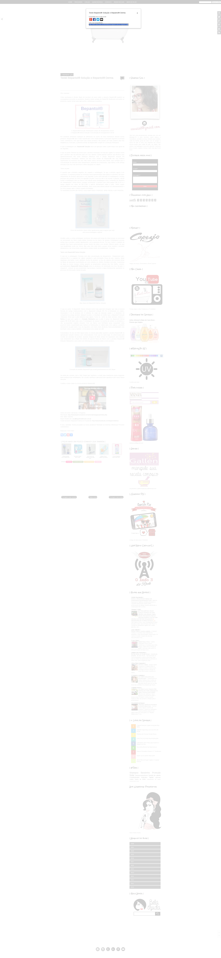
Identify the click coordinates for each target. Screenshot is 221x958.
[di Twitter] (97, 21)
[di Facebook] (94, 21)
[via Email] (101, 21)
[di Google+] (90, 21)
